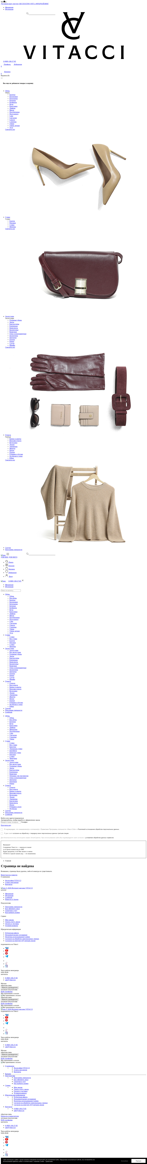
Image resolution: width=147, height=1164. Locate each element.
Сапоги (12, 120)
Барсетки (12, 747)
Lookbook (8, 712)
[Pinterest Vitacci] (6, 954)
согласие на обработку (21, 833)
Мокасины (13, 729)
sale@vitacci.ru (10, 980)
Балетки (12, 95)
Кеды (11, 104)
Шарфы (12, 345)
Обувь (7, 91)
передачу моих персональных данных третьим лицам (49, 833)
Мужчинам (9, 9)
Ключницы (13, 326)
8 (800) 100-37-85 (9, 61)
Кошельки (13, 332)
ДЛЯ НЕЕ (4, 557)
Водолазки (13, 443)
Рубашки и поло (15, 807)
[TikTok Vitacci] (6, 964)
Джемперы (13, 446)
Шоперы (12, 227)
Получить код (6, 825)
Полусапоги (13, 114)
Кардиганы (13, 801)
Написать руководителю (10, 987)
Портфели (13, 751)
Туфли (11, 124)
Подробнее (124, 1161)
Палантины (13, 336)
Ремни (11, 341)
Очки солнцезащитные (17, 334)
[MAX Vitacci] (6, 967)
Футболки (13, 809)
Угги (11, 127)
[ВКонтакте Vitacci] (7, 948)
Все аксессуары (15, 652)
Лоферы (12, 108)
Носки (11, 450)
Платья (12, 452)
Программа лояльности (13, 550)
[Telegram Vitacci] (6, 957)
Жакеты (12, 448)
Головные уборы (15, 320)
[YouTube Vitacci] (6, 951)
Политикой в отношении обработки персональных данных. (98, 829)
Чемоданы (13, 758)
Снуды (11, 343)
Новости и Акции (11, 899)
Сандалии (13, 118)
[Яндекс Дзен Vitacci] (6, 961)
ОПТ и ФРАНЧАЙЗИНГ (39, 4)
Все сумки (13, 639)
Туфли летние (14, 126)
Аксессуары (9, 316)
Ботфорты (13, 102)
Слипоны (12, 122)
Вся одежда (13, 685)
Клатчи (12, 221)
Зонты (11, 322)
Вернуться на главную (9, 875)
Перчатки (13, 338)
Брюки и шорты (15, 439)
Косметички (13, 330)
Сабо (11, 116)
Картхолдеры (14, 324)
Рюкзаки (12, 223)
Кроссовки (13, 106)
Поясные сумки (15, 753)
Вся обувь (13, 598)
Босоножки (13, 97)
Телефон (24, 822)
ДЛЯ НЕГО (13, 557)
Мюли (11, 110)
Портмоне (13, 782)
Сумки (7, 217)
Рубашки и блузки (16, 454)
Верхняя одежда (15, 441)
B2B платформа (6, 991)
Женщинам (9, 7)
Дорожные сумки (15, 749)
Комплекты (13, 328)
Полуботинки (14, 112)
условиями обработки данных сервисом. (99, 837)
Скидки (8, 548)
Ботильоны (13, 98)
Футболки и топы (15, 456)
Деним (11, 444)
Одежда (8, 435)
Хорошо (138, 1161)
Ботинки (12, 100)
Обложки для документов (18, 776)
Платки (12, 339)
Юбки (11, 458)
